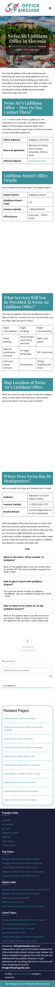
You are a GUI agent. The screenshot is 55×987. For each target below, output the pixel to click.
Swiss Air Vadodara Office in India (20, 782)
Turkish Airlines (8, 845)
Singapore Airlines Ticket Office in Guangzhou (23, 871)
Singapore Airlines (10, 832)
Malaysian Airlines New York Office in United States (26, 889)
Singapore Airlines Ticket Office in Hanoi (20, 875)
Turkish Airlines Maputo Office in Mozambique (23, 936)
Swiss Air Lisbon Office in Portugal (19, 718)
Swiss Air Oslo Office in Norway (18, 738)
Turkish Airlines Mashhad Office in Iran (19, 867)
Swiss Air (5, 119)
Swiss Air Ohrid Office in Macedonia (20, 799)
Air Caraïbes (8, 824)
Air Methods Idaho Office (13, 932)
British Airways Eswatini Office (16, 898)
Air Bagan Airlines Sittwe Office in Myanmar (22, 863)
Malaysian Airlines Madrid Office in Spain (20, 859)
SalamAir (6, 837)
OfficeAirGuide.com (21, 974)
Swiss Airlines (31, 46)
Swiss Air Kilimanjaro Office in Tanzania (22, 765)
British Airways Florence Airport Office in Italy (23, 906)
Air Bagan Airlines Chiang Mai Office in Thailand (24, 920)
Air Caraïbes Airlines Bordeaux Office (19, 924)
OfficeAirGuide (17, 46)
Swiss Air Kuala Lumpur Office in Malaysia (23, 747)
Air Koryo (6, 828)
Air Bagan (6, 820)
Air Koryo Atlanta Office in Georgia (18, 928)
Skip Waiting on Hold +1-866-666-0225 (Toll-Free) (27, 984)
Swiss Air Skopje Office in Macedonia (21, 791)
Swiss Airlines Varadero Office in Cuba (22, 773)
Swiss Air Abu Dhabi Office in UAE (19, 756)
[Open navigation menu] (50, 8)
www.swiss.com (37, 161)
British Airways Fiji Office (13, 902)
